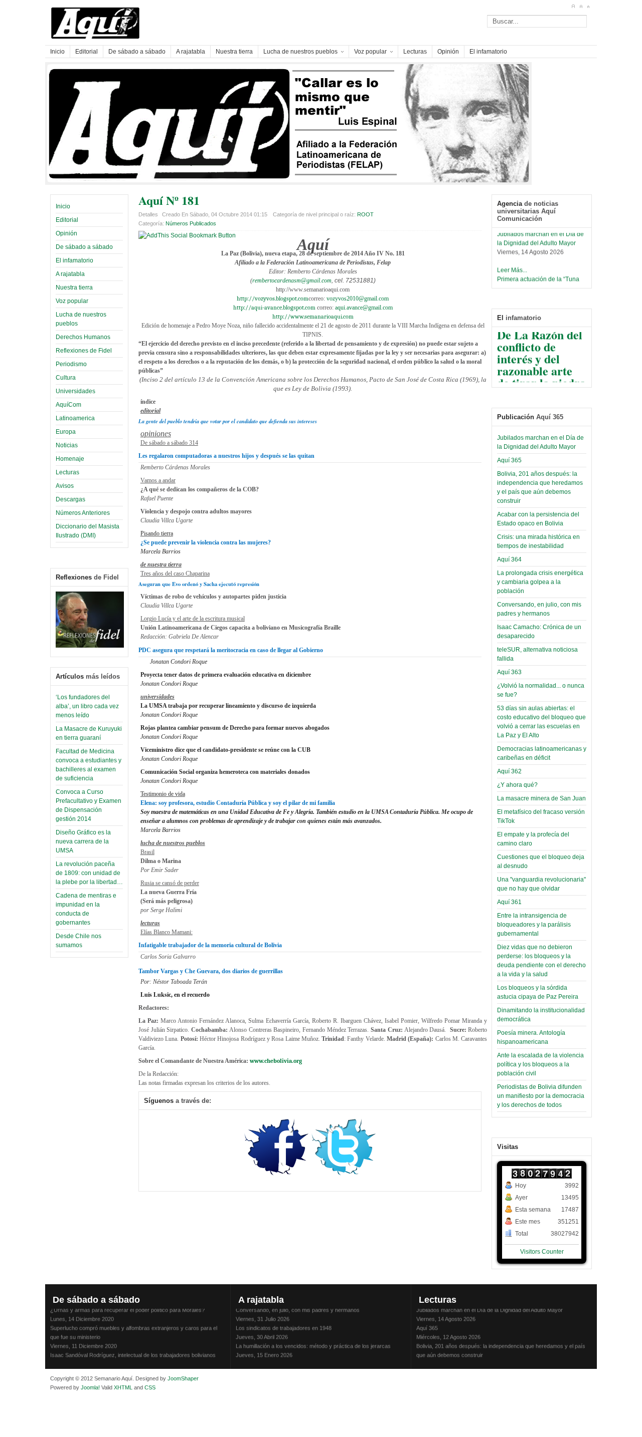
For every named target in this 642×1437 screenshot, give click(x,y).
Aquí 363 (509, 672)
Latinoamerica (75, 418)
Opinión (66, 233)
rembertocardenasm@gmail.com (292, 280)
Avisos (65, 485)
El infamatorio (74, 260)
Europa (66, 431)
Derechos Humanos (83, 337)
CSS (149, 1387)
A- (588, 7)
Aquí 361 (509, 902)
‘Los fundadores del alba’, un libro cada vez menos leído (87, 706)
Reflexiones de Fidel (84, 350)
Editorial (67, 219)
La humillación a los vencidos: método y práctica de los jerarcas (313, 1340)
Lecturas (67, 472)
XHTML (123, 1387)
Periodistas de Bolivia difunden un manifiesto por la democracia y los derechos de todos (540, 1095)
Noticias (67, 445)
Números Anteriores (83, 512)
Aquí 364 (509, 559)
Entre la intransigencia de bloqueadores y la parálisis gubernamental (534, 924)
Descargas (70, 499)
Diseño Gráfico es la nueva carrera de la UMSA (83, 841)
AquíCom (68, 404)
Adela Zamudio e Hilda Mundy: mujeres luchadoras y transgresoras (318, 1358)
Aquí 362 (509, 771)
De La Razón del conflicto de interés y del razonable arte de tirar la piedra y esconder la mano (541, 365)
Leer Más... (512, 264)
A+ (573, 7)
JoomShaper (183, 1378)
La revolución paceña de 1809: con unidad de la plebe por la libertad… (89, 873)
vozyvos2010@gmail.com (358, 298)
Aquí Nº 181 (169, 200)
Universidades (75, 391)
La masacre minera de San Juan (541, 798)
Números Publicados (191, 223)
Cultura (66, 377)
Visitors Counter (542, 1251)
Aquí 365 (509, 460)
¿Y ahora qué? (517, 784)
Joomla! (89, 1387)
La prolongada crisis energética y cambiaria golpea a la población (540, 582)
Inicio (63, 206)
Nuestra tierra (74, 287)
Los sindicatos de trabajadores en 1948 (284, 1322)
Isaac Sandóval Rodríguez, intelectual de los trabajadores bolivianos (133, 1349)
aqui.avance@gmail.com (364, 307)
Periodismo (71, 364)
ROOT (365, 214)
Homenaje (70, 458)
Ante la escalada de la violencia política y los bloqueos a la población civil (540, 1064)
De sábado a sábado (84, 246)
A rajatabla (70, 273)
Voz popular (72, 301)
